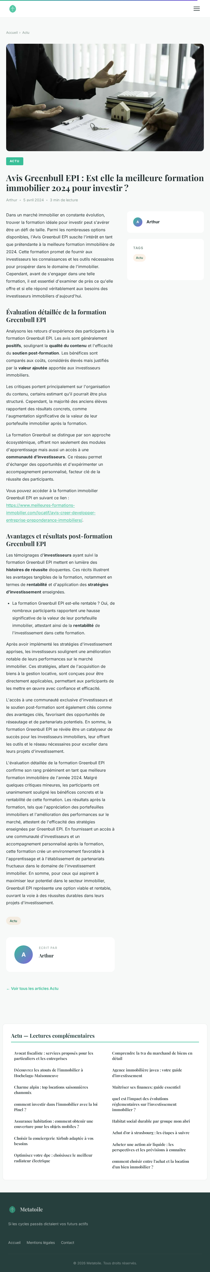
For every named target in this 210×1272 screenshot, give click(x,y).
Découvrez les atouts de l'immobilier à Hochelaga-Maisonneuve (48, 1072)
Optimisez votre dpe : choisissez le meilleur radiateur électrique (53, 1158)
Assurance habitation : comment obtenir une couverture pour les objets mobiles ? (53, 1124)
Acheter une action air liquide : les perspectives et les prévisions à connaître (149, 1147)
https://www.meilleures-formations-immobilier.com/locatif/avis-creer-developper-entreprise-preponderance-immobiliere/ (51, 513)
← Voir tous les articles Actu (32, 988)
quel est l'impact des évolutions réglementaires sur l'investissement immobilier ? (144, 1104)
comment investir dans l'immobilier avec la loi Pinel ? (56, 1107)
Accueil (12, 32)
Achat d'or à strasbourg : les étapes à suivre (151, 1132)
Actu (25, 32)
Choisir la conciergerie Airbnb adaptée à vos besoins (53, 1141)
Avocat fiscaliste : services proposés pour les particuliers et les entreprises (53, 1055)
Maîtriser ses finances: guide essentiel (146, 1087)
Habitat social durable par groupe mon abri (151, 1121)
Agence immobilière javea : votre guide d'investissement (147, 1072)
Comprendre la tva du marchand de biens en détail (152, 1055)
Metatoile (31, 1209)
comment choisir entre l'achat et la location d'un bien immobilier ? (150, 1164)
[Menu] (197, 9)
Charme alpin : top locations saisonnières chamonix (51, 1090)
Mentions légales (41, 1242)
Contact (67, 1242)
